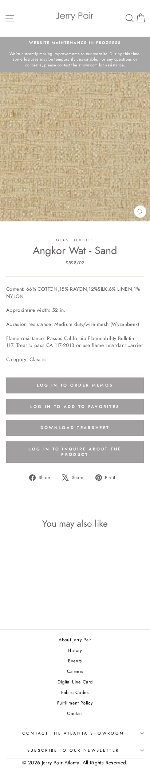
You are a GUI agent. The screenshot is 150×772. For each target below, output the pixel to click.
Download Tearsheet (75, 427)
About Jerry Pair (75, 639)
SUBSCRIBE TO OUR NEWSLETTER (73, 750)
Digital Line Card (75, 681)
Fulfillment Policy (75, 702)
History (75, 650)
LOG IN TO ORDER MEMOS (75, 385)
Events (75, 660)
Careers (75, 671)
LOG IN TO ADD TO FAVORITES (75, 406)
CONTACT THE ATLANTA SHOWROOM (73, 733)
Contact (75, 713)
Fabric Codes (74, 692)
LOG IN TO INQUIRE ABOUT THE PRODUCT (74, 452)
